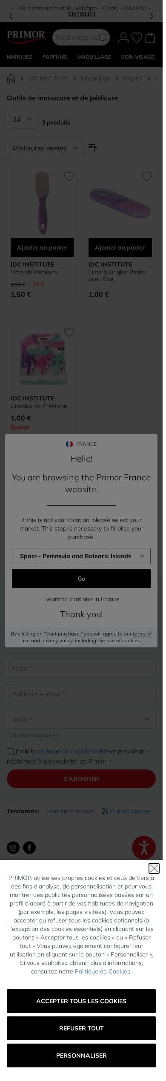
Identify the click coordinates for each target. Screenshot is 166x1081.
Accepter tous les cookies (81, 1001)
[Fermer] (154, 868)
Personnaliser (81, 1055)
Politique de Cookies (102, 971)
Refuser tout (81, 1028)
